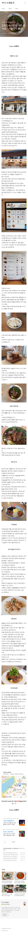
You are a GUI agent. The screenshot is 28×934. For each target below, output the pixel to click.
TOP (25, 929)
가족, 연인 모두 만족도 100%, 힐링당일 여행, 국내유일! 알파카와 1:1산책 (9, 834)
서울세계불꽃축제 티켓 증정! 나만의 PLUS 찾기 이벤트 (9, 821)
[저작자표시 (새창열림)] (17, 842)
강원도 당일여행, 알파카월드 (9, 832)
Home (3, 8)
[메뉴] (25, 3)
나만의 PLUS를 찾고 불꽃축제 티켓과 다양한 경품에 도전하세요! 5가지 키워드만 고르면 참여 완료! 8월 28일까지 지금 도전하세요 (9, 823)
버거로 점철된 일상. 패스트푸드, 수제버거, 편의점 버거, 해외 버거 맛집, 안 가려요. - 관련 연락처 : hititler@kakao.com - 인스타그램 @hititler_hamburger (11, 909)
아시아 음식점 (15, 848)
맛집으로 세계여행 (7, 848)
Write (16, 8)
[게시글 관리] (8, 842)
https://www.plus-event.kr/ (9, 818)
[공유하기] (6, 842)
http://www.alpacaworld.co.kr (10, 829)
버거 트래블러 (8, 3)
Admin (10, 8)
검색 (22, 3)
